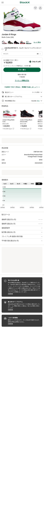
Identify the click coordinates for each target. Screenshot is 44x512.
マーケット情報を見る (22, 80)
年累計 (25, 184)
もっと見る (37, 42)
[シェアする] (40, 8)
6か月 (18, 184)
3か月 (11, 184)
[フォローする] (16, 111)
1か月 (5, 184)
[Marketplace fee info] (30, 66)
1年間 (32, 184)
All (39, 184)
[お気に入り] (35, 8)
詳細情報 (24, 294)
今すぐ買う (22, 70)
